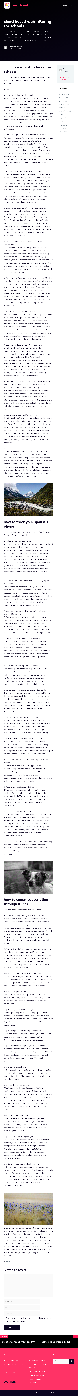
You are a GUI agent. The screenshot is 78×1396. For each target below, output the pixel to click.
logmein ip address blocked (55, 1341)
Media (8, 1261)
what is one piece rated (38, 1360)
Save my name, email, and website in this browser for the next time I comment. (28, 1319)
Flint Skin (32, 1393)
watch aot (20, 5)
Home (65, 5)
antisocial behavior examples (63, 128)
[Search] (71, 1361)
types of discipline (36, 1375)
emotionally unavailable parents (64, 104)
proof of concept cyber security (18, 1341)
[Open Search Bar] (71, 5)
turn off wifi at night (37, 1371)
